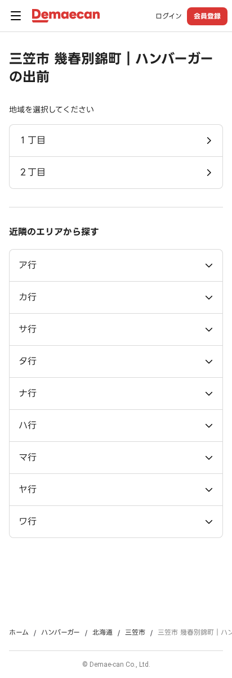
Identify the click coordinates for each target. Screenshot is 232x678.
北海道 (102, 632)
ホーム (19, 632)
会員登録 (207, 16)
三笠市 (135, 632)
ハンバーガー (60, 632)
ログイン (168, 16)
